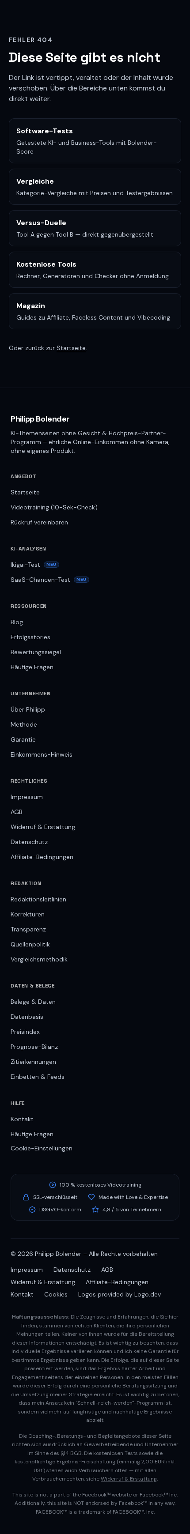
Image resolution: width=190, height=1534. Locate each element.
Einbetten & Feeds (38, 1077)
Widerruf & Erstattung (43, 827)
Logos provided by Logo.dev (119, 1294)
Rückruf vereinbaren (39, 522)
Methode (24, 724)
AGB (17, 812)
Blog (17, 622)
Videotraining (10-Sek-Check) (54, 507)
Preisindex (25, 1032)
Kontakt (22, 1119)
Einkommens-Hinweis (41, 754)
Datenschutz (29, 842)
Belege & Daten (33, 1002)
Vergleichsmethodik (39, 959)
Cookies (56, 1294)
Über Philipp (28, 709)
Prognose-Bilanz (34, 1047)
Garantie (23, 739)
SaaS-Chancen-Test (49, 580)
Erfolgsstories (30, 637)
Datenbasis (27, 1017)
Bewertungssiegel (36, 652)
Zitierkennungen (33, 1062)
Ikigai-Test (34, 565)
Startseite (71, 348)
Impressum (27, 797)
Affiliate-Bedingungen (42, 857)
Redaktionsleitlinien (38, 899)
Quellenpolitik (30, 944)
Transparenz (28, 929)
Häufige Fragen (32, 667)
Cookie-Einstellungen (41, 1148)
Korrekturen (28, 914)
